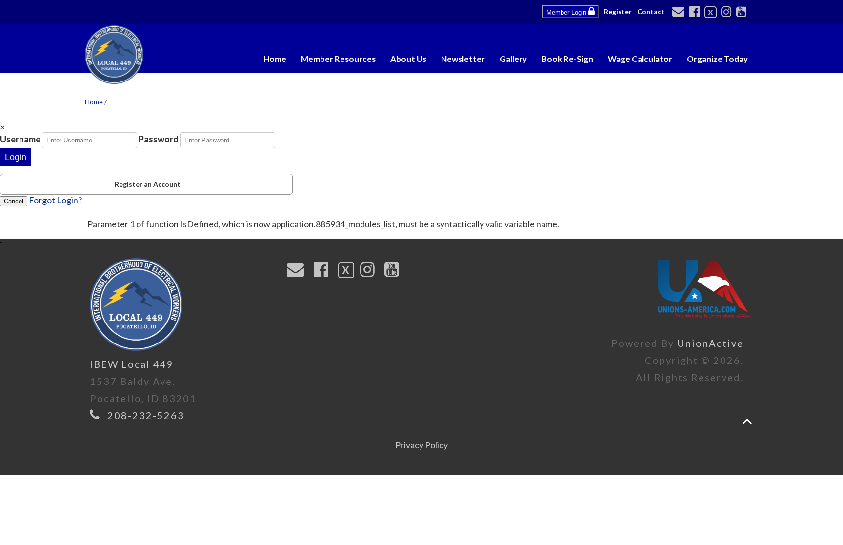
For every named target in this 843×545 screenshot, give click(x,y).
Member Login (567, 12)
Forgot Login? (55, 200)
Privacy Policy (421, 445)
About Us (408, 59)
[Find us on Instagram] (727, 12)
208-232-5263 (145, 415)
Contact (650, 11)
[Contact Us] (679, 12)
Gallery (513, 59)
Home (274, 59)
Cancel (13, 201)
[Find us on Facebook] (695, 12)
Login (15, 157)
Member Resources (338, 59)
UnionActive (710, 343)
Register (618, 11)
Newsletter (463, 59)
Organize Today (717, 59)
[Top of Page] (747, 421)
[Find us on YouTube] (742, 12)
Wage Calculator (640, 59)
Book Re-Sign (567, 59)
